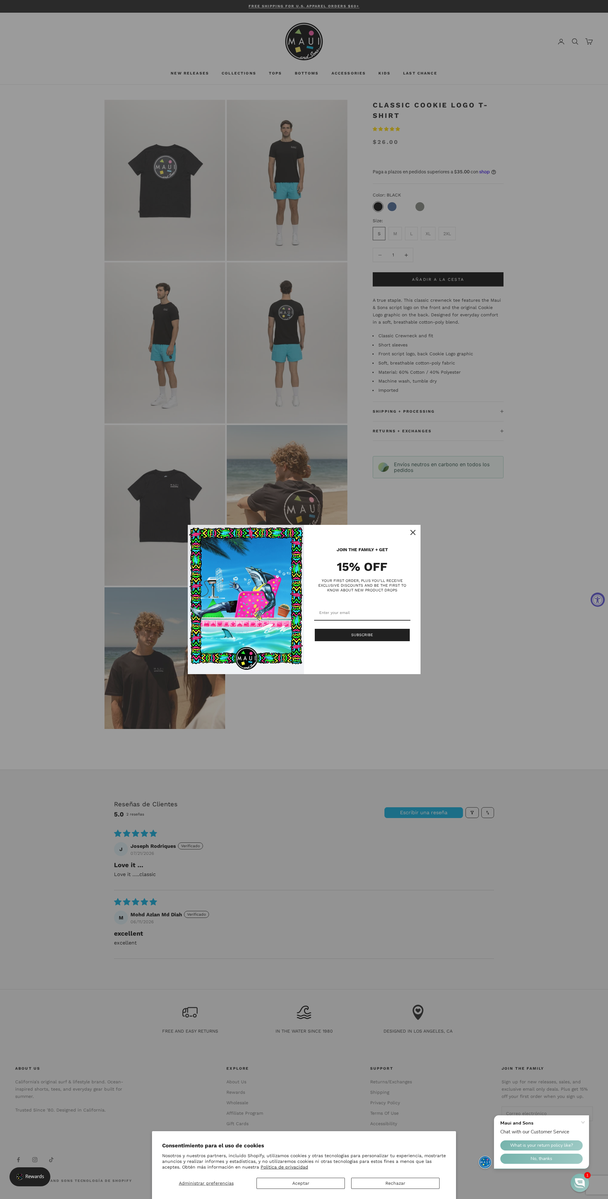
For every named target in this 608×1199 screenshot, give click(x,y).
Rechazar (395, 1183)
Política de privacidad (284, 1167)
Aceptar (300, 1183)
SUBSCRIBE (362, 635)
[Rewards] (30, 1176)
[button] (580, 1183)
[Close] (413, 532)
